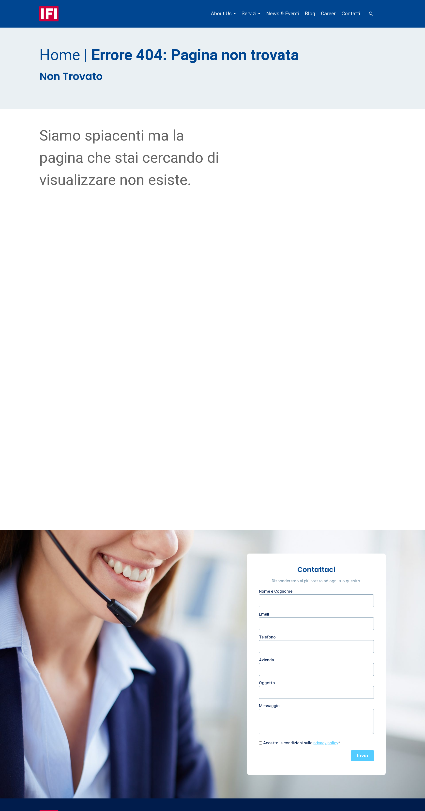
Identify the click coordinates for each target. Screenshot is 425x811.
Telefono (267, 637)
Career (328, 13)
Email (264, 614)
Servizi (249, 13)
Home (59, 55)
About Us (221, 13)
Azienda (266, 659)
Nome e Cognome (275, 591)
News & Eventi (282, 13)
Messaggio (269, 705)
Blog (310, 13)
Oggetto (267, 682)
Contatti (351, 13)
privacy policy (325, 742)
